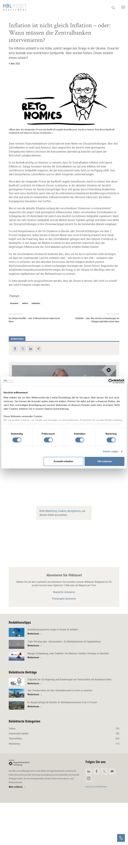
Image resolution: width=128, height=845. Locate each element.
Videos (64, 728)
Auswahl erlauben (63, 461)
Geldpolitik (36, 303)
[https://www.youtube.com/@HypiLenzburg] (112, 771)
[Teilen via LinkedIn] (30, 349)
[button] (113, 7)
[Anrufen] (121, 838)
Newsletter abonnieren (64, 592)
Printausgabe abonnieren (64, 598)
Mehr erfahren (16, 787)
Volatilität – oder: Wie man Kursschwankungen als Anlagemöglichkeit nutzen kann (97, 320)
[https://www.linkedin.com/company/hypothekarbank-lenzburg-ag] (89, 771)
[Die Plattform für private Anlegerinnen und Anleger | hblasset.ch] (15, 7)
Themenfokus (64, 738)
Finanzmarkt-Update (64, 733)
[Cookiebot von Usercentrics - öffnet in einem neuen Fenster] (110, 381)
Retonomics (64, 743)
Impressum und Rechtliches (96, 787)
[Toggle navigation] (123, 7)
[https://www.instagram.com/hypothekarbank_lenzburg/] (89, 778)
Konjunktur (14, 303)
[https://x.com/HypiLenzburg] (104, 771)
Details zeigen (110, 451)
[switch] (48, 439)
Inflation (25, 303)
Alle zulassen (104, 461)
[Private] (19, 763)
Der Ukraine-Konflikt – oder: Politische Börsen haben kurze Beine (34, 320)
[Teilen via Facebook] (15, 349)
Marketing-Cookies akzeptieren (63, 510)
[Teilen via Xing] (38, 349)
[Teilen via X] (23, 349)
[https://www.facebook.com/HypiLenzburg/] (96, 771)
